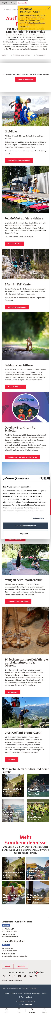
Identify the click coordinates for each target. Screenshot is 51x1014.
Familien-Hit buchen (15, 539)
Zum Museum (12, 692)
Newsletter (21, 966)
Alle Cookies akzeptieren (25, 526)
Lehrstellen (27, 993)
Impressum (33, 988)
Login (4, 988)
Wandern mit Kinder (13, 789)
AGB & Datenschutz (14, 988)
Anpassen (24, 533)
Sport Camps (34, 817)
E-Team (21, 997)
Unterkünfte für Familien (35, 895)
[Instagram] (4, 977)
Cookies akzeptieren (25, 79)
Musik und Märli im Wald (12, 895)
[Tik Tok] (14, 977)
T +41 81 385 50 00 (8, 954)
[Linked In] (31, 977)
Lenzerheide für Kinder (35, 871)
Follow (6, 925)
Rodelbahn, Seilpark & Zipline (13, 813)
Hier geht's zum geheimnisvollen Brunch (22, 457)
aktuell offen (24, 26)
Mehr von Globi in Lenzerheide (19, 160)
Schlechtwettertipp (21, 55)
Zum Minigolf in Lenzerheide (18, 601)
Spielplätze (33, 789)
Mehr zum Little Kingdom (17, 307)
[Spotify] (25, 977)
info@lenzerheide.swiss (10, 937)
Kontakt (8, 966)
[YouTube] (19, 977)
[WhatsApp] (36, 977)
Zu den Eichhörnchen (15, 387)
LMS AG (29, 997)
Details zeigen (38, 518)
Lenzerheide (22, 2)
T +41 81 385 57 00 (8, 934)
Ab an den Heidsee (14, 244)
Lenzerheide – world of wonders (17, 921)
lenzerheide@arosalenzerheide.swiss (14, 956)
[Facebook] (9, 977)
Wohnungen (36, 993)
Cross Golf (40, 55)
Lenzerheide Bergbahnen (13, 940)
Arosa (13, 3)
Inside (44, 993)
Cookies (25, 988)
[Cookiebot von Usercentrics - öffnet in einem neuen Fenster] (39, 478)
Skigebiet (5, 3)
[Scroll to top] (47, 1003)
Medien (14, 993)
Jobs (20, 993)
